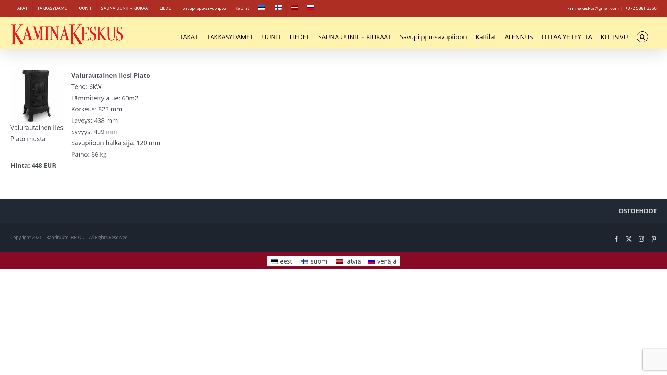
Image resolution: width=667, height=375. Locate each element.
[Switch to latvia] (295, 8)
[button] (642, 37)
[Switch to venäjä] (311, 8)
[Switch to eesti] (262, 8)
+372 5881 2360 (641, 8)
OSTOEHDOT (638, 211)
